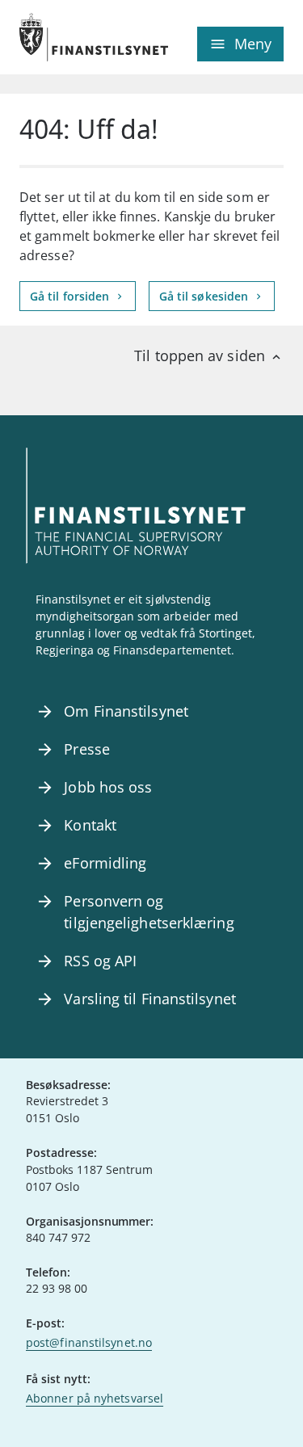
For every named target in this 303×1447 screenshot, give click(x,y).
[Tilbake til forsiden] (85, 37)
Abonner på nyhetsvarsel (94, 1398)
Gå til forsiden (71, 296)
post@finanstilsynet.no (89, 1342)
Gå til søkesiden (205, 296)
